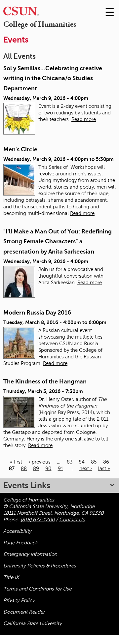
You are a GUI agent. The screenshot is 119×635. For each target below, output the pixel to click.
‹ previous (40, 462)
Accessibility (17, 531)
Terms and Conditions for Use (37, 588)
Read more (83, 119)
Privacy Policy (19, 600)
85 (94, 462)
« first (16, 462)
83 (69, 462)
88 (24, 468)
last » (104, 468)
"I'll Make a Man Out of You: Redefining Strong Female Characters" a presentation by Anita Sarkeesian (57, 241)
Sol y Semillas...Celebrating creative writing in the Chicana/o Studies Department (52, 78)
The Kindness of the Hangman (45, 381)
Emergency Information (30, 554)
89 (36, 468)
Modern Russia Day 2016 (37, 312)
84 (82, 462)
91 (60, 468)
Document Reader (24, 612)
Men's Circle (20, 149)
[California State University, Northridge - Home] (21, 13)
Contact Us (72, 519)
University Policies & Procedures (39, 565)
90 (48, 468)
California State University (32, 623)
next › (85, 468)
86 (106, 462)
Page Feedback (20, 542)
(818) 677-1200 (37, 519)
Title (11, 577)
